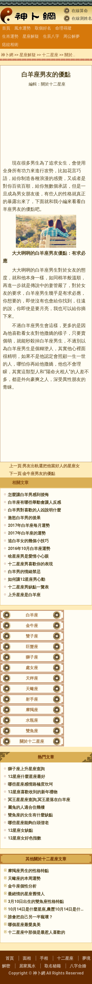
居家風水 (27, 965)
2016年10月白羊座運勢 (29, 548)
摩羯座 (32, 709)
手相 (44, 958)
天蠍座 (32, 688)
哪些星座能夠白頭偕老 (28, 822)
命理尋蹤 (63, 28)
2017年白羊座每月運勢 (29, 525)
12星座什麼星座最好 (26, 776)
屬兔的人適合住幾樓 (26, 807)
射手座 (32, 699)
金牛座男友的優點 (38, 473)
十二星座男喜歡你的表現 (30, 563)
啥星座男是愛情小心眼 (28, 556)
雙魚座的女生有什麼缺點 (30, 815)
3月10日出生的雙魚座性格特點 (36, 901)
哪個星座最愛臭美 (24, 924)
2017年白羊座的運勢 (27, 533)
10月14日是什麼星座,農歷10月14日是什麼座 (48, 909)
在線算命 (80, 10)
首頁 (6, 28)
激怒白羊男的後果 (24, 517)
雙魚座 (32, 730)
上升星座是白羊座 (24, 594)
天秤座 (32, 678)
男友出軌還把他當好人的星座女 (51, 465)
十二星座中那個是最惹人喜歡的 (36, 932)
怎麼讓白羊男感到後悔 (28, 494)
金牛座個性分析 (22, 886)
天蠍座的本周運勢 (24, 878)
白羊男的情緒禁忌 (24, 571)
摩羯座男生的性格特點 (28, 870)
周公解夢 (71, 36)
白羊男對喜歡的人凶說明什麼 (34, 510)
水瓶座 (32, 720)
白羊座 (32, 615)
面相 (27, 958)
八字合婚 (78, 965)
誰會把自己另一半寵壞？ (30, 916)
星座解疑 (30, 36)
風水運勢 (22, 28)
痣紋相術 (10, 44)
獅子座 (32, 657)
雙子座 (32, 636)
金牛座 (32, 625)
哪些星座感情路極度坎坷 (30, 784)
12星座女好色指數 (24, 838)
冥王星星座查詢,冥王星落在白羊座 (39, 799)
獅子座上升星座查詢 (26, 768)
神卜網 (7, 54)
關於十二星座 (76, 54)
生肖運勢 (10, 36)
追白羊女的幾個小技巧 (28, 540)
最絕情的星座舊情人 (26, 893)
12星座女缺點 (20, 830)
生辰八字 (51, 36)
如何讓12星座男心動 (26, 579)
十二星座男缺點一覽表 (28, 587)
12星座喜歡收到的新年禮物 (32, 791)
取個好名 (43, 28)
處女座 (32, 667)
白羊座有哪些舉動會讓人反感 (34, 502)
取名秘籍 (52, 965)
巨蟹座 (32, 646)
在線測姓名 (82, 18)
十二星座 (50, 54)
